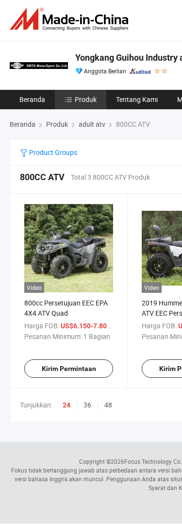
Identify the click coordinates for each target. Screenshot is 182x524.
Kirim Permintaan (69, 368)
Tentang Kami (137, 99)
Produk (86, 99)
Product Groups (52, 152)
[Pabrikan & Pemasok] (71, 19)
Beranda (32, 99)
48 (108, 404)
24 (66, 405)
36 (87, 404)
